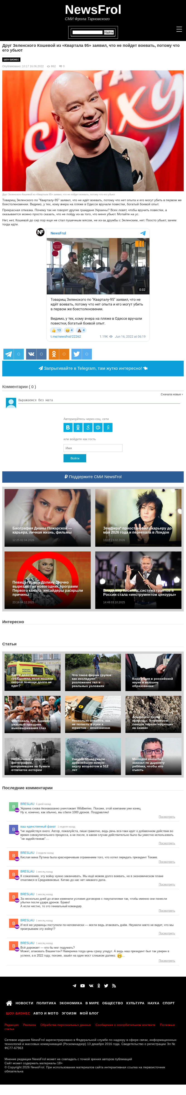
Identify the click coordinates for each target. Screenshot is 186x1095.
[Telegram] (74, 986)
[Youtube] (82, 986)
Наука (153, 1002)
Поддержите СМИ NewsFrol (95, 477)
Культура (135, 1002)
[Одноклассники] (99, 986)
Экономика (70, 1002)
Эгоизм (69, 1013)
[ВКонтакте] (91, 986)
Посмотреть (167, 816)
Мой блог (89, 1013)
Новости (24, 1002)
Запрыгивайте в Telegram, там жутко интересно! (93, 368)
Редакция (12, 1025)
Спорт (169, 1002)
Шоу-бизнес (11, 59)
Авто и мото (46, 1013)
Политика (46, 1002)
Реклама (29, 1025)
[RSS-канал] (114, 986)
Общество (112, 1002)
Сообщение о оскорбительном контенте (125, 1025)
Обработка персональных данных (65, 1025)
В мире (92, 1002)
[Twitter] (106, 986)
